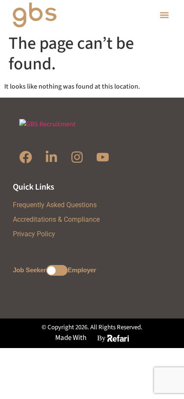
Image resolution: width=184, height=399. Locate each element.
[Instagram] (77, 157)
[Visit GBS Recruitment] (52, 15)
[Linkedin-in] (51, 157)
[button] (164, 15)
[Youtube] (103, 157)
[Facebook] (26, 157)
